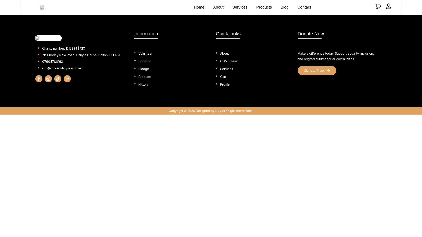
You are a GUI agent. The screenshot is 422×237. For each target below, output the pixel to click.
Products (264, 7)
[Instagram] (48, 78)
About (218, 7)
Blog (285, 7)
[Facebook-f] (38, 78)
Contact (304, 7)
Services (239, 7)
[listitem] (336, 56)
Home (199, 7)
